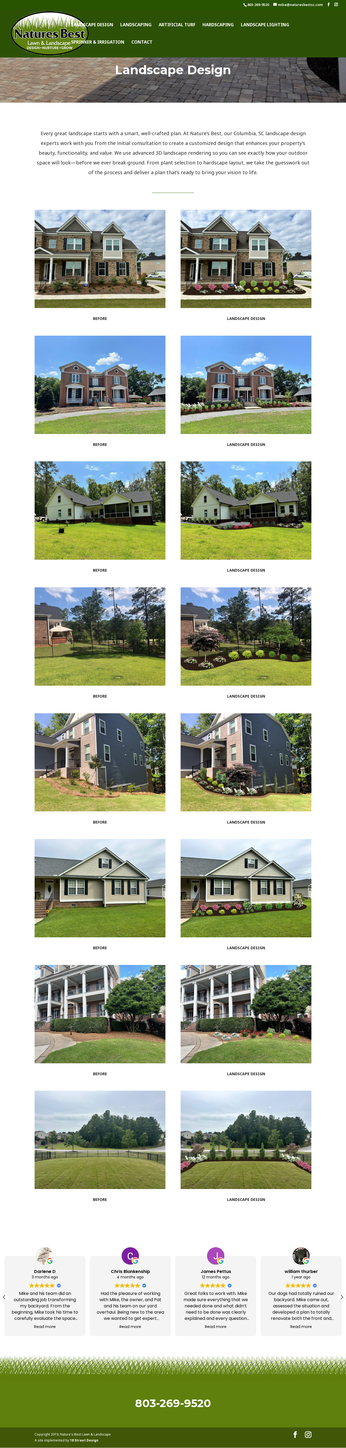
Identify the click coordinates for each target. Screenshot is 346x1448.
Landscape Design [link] (92, 25)
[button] (328, 5)
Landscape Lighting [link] (265, 25)
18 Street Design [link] (84, 1440)
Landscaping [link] (136, 25)
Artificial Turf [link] (177, 25)
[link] (49, 32)
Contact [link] (141, 42)
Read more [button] (45, 1326)
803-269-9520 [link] (258, 4)
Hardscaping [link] (218, 25)
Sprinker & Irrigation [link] (97, 42)
